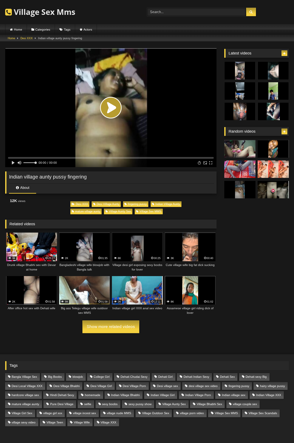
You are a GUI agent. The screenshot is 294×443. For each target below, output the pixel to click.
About (24, 188)
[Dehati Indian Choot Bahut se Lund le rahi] (239, 169)
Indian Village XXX (268, 395)
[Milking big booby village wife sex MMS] (239, 111)
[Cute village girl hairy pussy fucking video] (273, 149)
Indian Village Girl (163, 395)
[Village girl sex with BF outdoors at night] (273, 190)
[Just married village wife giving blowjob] (239, 70)
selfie (87, 404)
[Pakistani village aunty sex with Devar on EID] (273, 70)
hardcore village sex (25, 395)
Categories (42, 29)
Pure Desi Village (61, 404)
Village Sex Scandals (263, 413)
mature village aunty (87, 211)
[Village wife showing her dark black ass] (239, 91)
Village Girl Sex (22, 413)
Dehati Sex (227, 376)
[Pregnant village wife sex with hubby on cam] (273, 111)
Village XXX (108, 422)
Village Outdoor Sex (155, 413)
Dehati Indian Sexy (196, 376)
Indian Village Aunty (167, 204)
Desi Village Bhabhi (66, 386)
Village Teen (54, 422)
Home (18, 29)
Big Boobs (55, 376)
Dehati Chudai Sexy (134, 376)
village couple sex (245, 404)
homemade (92, 395)
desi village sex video (203, 386)
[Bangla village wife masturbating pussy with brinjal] (239, 149)
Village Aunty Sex (120, 211)
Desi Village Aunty (108, 204)
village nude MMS (119, 413)
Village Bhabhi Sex (209, 404)
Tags (67, 29)
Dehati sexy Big (256, 376)
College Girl (102, 376)
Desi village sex (167, 386)
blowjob (78, 376)
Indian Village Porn (198, 395)
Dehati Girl (165, 376)
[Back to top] (280, 430)
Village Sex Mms (43, 12)
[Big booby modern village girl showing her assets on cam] (273, 91)
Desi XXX (26, 38)
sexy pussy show (140, 404)
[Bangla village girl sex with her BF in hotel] (273, 169)
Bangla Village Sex (24, 376)
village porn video (192, 413)
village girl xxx (52, 413)
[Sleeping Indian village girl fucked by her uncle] (239, 190)
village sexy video (24, 422)
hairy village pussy (272, 386)
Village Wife (82, 422)
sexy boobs (110, 404)
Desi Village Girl (101, 386)
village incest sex (84, 413)
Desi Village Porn (134, 386)
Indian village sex (233, 395)
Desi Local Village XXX (27, 386)
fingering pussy (137, 204)
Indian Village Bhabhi (125, 395)
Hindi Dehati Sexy (62, 395)
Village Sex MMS (150, 211)
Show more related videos (111, 326)
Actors (88, 29)
